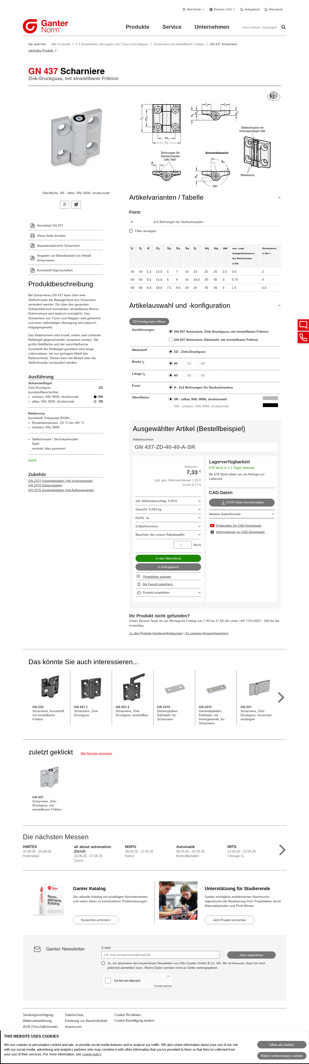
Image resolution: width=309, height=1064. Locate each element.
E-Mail (106, 948)
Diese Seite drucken (51, 235)
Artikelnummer (143, 439)
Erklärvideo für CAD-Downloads (238, 525)
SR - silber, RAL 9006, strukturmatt (200, 399)
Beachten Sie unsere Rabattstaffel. (160, 534)
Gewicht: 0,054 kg (148, 509)
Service (171, 27)
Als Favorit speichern (158, 584)
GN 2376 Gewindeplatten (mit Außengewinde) (61, 490)
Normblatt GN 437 (50, 225)
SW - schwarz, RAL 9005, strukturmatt (201, 406)
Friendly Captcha (163, 985)
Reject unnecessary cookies (282, 1056)
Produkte (137, 27)
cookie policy (91, 1054)
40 (176, 363)
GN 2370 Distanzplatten (45, 485)
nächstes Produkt (41, 50)
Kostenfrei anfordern (96, 920)
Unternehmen (212, 27)
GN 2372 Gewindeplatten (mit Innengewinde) (60, 481)
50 (189, 363)
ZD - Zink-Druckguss (190, 351)
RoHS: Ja (142, 518)
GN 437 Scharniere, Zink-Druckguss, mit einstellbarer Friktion (221, 331)
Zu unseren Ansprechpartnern (206, 633)
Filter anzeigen (145, 231)
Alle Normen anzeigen (96, 753)
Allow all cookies (282, 1045)
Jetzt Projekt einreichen (229, 920)
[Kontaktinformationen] (303, 337)
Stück (197, 545)
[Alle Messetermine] (282, 849)
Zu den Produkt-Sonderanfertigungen (156, 633)
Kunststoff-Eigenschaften (55, 270)
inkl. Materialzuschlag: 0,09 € (156, 501)
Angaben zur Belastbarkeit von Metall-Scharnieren (64, 258)
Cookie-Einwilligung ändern (134, 1020)
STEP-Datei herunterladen (245, 502)
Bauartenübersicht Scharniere (58, 245)
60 (203, 363)
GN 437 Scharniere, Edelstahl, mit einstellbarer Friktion (216, 339)
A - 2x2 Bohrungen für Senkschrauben (203, 387)
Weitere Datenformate (225, 514)
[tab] (64, 204)
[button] (194, 9)
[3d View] (273, 96)
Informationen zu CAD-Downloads (240, 532)
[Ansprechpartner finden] (303, 325)
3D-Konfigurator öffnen (149, 321)
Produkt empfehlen (156, 592)
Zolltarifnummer (146, 526)
